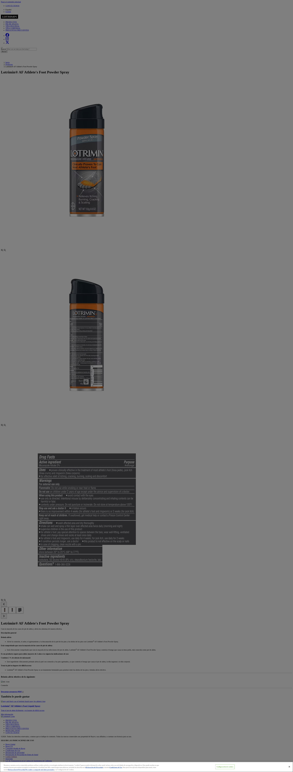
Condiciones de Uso (116, 767)
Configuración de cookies (225, 767)
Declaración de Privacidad (94, 767)
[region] (146, 767)
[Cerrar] (289, 766)
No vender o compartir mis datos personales (40, 770)
